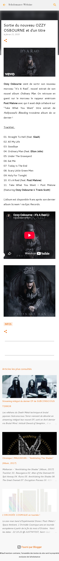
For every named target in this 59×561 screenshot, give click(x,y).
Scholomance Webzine (20, 5)
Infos (8, 324)
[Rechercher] (55, 4)
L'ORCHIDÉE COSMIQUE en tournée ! (21, 514)
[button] (5, 41)
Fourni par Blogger (31, 547)
